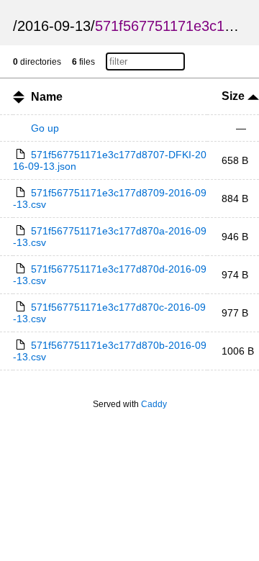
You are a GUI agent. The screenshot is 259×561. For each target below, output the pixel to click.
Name (47, 97)
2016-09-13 (54, 26)
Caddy (154, 404)
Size (234, 96)
